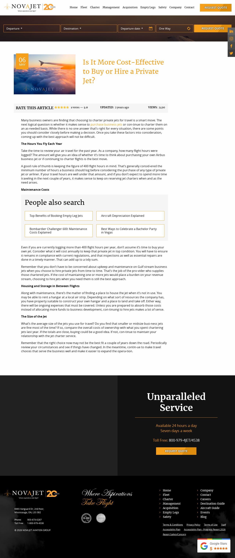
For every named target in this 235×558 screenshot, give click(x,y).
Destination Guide (212, 503)
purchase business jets (107, 124)
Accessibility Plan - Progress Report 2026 (204, 529)
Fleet (84, 7)
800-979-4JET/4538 (184, 440)
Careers (205, 499)
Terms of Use (211, 524)
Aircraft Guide (209, 508)
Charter (95, 7)
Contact (189, 7)
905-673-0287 (34, 519)
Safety (162, 7)
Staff (223, 524)
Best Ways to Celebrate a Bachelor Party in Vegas (129, 230)
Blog (203, 517)
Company (175, 7)
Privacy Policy (193, 524)
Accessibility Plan (171, 529)
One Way (165, 28)
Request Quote (216, 8)
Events (205, 512)
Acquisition (130, 7)
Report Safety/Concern (174, 534)
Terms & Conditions (173, 524)
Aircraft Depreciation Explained (122, 216)
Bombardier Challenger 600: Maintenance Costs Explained (58, 230)
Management (111, 7)
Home (74, 7)
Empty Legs (148, 7)
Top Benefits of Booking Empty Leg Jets (56, 216)
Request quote (176, 451)
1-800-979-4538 (35, 523)
